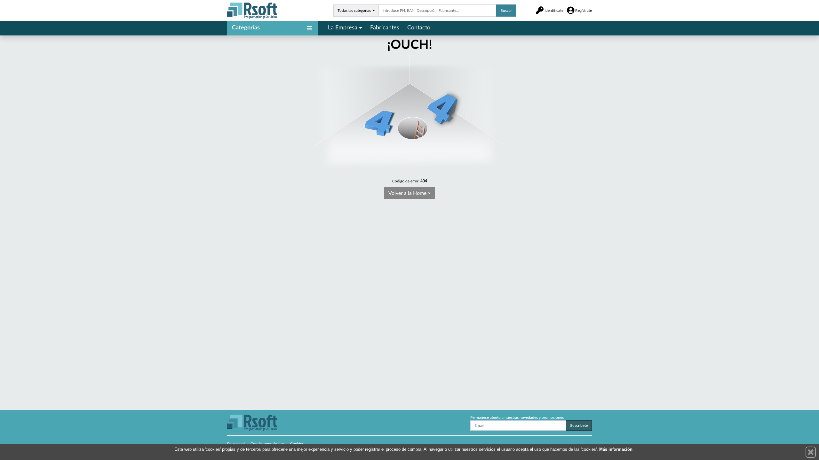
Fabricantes (384, 28)
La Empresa (342, 28)
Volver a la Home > (409, 193)
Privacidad (236, 444)
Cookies (297, 444)
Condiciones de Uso (267, 444)
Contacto (418, 28)
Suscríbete (579, 425)
